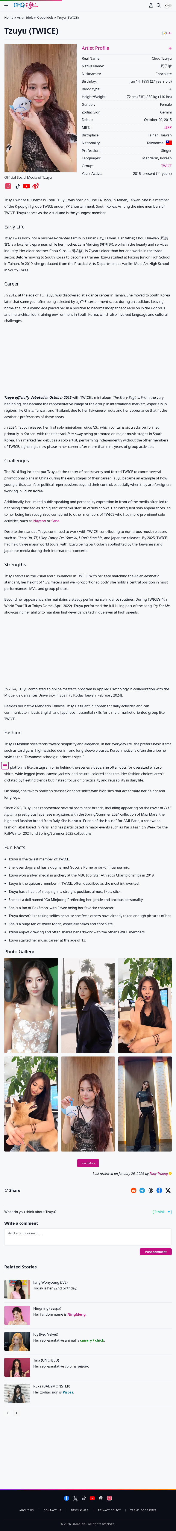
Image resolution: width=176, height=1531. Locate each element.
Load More (88, 1163)
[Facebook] (66, 1498)
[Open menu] (8, 5)
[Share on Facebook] (159, 1190)
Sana (55, 520)
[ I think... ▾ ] (162, 1211)
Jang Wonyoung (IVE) (50, 1282)
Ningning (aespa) (47, 1308)
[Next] (16, 1413)
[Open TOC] (5, 765)
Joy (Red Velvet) (45, 1334)
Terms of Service (143, 1510)
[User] (150, 5)
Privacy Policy (109, 1510)
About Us (26, 1510)
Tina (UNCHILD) (46, 1360)
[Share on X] (168, 1190)
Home (9, 17)
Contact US (53, 1510)
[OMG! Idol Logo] (26, 5)
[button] (170, 48)
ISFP (168, 127)
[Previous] (7, 1413)
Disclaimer (79, 1510)
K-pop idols (45, 17)
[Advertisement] (88, 360)
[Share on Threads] (151, 1190)
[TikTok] (84, 1498)
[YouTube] (92, 1498)
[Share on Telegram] (142, 1190)
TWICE (166, 165)
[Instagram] (109, 1498)
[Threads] (101, 1498)
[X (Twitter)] (75, 1498)
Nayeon (39, 520)
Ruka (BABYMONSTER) (51, 1386)
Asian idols (25, 17)
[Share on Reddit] (133, 1190)
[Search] (159, 5)
